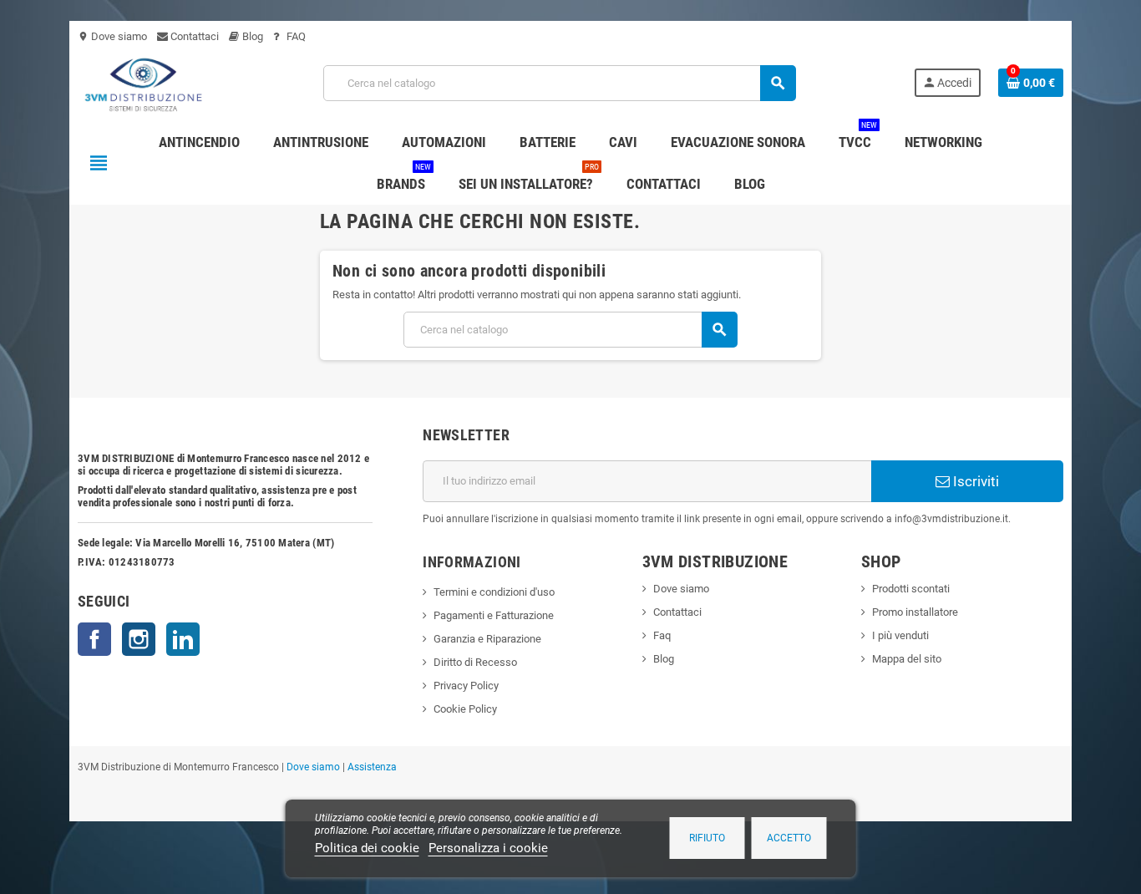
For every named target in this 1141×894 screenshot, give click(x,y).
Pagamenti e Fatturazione (494, 615)
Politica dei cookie (367, 848)
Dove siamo (112, 36)
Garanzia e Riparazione (487, 638)
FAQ (295, 36)
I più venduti (900, 635)
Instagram (138, 639)
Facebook (94, 639)
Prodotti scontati (911, 588)
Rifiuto (707, 838)
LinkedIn (183, 639)
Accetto (789, 838)
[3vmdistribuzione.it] (141, 82)
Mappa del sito (906, 659)
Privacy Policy (466, 685)
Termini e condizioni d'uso (494, 592)
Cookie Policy (465, 709)
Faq (662, 635)
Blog (251, 36)
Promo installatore (915, 612)
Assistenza (372, 767)
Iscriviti (974, 481)
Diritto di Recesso (475, 662)
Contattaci (193, 36)
